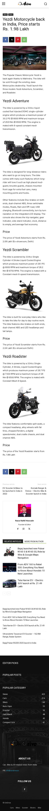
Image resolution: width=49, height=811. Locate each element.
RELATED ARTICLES (12, 541)
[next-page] (8, 593)
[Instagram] (24, 529)
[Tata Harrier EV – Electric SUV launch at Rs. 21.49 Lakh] (9, 583)
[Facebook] (5, 39)
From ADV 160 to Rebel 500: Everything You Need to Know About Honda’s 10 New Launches (24, 618)
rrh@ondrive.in (12, 770)
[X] (11, 39)
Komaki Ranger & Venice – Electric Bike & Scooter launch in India (35, 491)
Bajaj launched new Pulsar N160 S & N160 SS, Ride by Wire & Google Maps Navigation (24, 610)
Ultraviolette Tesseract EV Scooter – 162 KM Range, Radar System (22, 635)
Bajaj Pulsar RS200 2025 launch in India (19, 643)
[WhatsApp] (24, 39)
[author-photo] (24, 517)
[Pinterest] (18, 39)
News (11, 14)
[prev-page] (4, 593)
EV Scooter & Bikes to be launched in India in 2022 (13, 491)
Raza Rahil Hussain (24, 520)
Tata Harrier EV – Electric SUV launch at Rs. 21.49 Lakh (30, 583)
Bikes (5, 14)
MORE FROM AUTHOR (34, 541)
